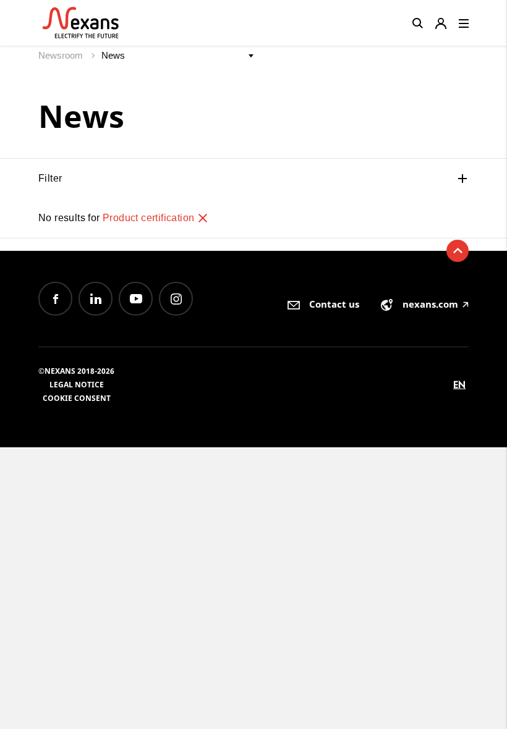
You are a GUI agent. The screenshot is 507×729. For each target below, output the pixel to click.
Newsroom (61, 55)
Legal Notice (76, 384)
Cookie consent (77, 398)
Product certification (150, 218)
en (459, 384)
